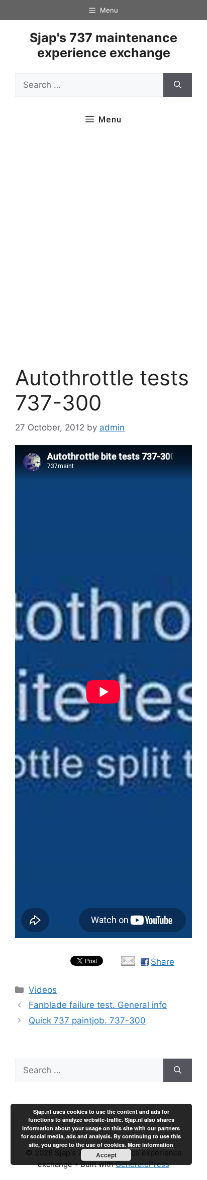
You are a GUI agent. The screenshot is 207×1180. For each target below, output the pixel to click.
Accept (106, 1154)
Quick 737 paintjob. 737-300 (87, 1020)
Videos (43, 990)
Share (162, 962)
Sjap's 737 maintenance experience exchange (103, 45)
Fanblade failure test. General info (98, 1005)
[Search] (177, 85)
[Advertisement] (103, 250)
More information (150, 1144)
